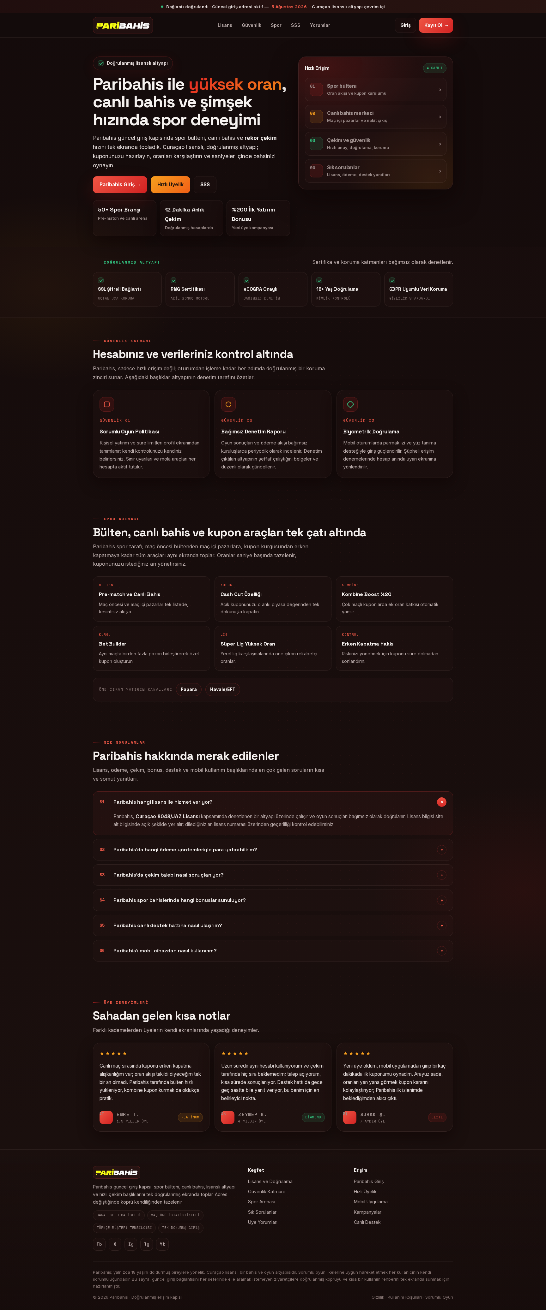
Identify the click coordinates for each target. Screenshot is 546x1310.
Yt (162, 1244)
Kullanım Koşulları (405, 1297)
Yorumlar (320, 25)
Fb (99, 1244)
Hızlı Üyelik (170, 185)
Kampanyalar (367, 1212)
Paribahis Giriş (120, 184)
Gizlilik (378, 1297)
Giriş (405, 25)
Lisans (225, 25)
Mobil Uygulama (371, 1201)
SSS (295, 25)
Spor (276, 25)
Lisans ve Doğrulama (270, 1181)
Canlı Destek (367, 1222)
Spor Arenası (261, 1201)
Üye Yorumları (262, 1222)
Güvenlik (251, 25)
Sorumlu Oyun (439, 1297)
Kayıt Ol (436, 25)
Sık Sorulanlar (262, 1212)
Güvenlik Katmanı (266, 1191)
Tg (146, 1244)
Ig (130, 1244)
